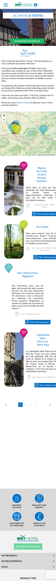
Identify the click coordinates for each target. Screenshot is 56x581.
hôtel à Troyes (23, 102)
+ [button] (4, 115)
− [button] (4, 120)
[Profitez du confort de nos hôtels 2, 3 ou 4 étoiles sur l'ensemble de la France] (14, 166)
